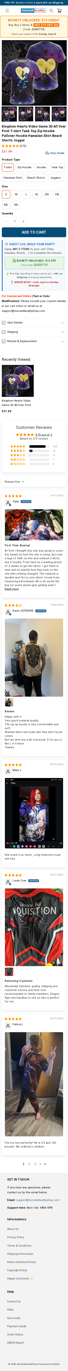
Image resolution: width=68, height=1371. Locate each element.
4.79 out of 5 (43, 434)
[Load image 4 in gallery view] (59, 114)
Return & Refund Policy (21, 1262)
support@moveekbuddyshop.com (37, 1200)
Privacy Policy (15, 1237)
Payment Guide (16, 1326)
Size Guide (57, 153)
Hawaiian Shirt (13, 177)
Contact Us (14, 1301)
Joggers (55, 177)
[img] (13, 496)
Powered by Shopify (49, 1364)
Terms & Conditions (19, 1245)
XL (36, 194)
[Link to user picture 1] (34, 524)
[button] (7, 11)
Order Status (15, 1334)
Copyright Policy (17, 1270)
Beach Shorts (36, 177)
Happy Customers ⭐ (20, 1278)
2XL (47, 194)
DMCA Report (15, 1342)
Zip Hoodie (24, 167)
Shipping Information (20, 1253)
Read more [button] (12, 589)
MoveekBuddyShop (27, 1364)
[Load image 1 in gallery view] (9, 114)
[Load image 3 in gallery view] (42, 114)
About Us (13, 1229)
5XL (16, 204)
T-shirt (8, 167)
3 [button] (35, 1164)
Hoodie (41, 167)
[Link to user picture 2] (9, 702)
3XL (57, 194)
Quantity (7, 213)
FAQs (10, 1309)
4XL (6, 204)
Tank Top (57, 167)
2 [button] (29, 1164)
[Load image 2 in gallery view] (25, 114)
